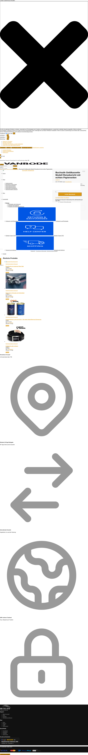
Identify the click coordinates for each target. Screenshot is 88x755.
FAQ (4, 715)
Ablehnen (8, 147)
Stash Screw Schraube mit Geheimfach (15, 293)
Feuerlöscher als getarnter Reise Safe (15, 266)
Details (7, 272)
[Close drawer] (0, 157)
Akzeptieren (3, 147)
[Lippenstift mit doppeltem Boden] (83, 171)
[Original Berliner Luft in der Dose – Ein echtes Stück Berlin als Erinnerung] (45, 308)
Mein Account (6, 714)
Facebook (5, 730)
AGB (4, 725)
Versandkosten (10, 269)
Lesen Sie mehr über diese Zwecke (11, 145)
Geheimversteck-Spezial (12, 290)
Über (4, 722)
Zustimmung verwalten (5, 754)
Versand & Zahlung (7, 717)
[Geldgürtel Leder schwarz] (45, 334)
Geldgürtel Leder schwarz (12, 346)
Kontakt (4, 716)
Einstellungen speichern (27, 147)
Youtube (5, 733)
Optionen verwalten (7, 141)
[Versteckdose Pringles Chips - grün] (84, 171)
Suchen (15, 165)
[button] (44, 65)
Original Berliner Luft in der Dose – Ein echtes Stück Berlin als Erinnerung (23, 319)
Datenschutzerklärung (8, 151)
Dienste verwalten (7, 142)
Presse (4, 723)
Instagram (5, 732)
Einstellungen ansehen (16, 147)
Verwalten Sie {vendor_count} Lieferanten (13, 144)
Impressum (5, 152)
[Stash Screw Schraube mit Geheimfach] (45, 281)
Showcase (5, 734)
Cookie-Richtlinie (7, 150)
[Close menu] (0, 155)
